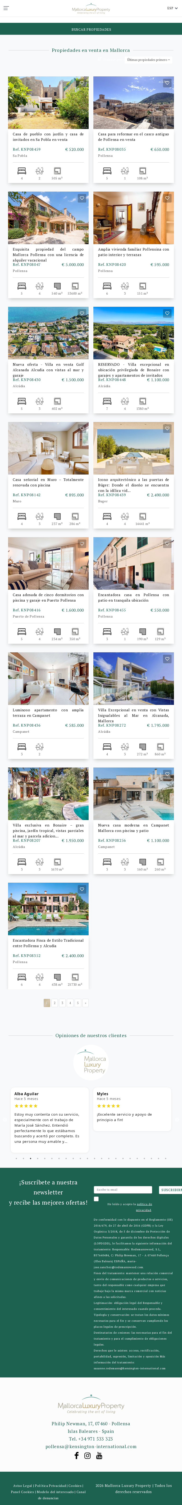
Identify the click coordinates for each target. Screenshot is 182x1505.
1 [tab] (16, 1158)
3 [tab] (30, 1158)
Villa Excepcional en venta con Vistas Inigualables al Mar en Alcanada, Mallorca (133, 715)
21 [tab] (158, 1158)
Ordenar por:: (113, 59)
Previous (5, 1120)
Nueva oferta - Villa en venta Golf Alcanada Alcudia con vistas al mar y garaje (48, 370)
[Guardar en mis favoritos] (82, 83)
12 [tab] (94, 1158)
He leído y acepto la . (130, 1207)
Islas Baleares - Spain (91, 1431)
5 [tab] (44, 1158)
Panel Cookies (22, 1492)
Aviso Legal (22, 1485)
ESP (170, 8)
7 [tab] (59, 1158)
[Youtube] (101, 1457)
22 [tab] (165, 1158)
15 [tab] (116, 1158)
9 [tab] (73, 1158)
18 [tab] (137, 1158)
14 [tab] (108, 1158)
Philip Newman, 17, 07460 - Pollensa (91, 1423)
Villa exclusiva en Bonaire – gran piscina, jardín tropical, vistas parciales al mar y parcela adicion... (48, 830)
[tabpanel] (50, 1109)
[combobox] (148, 60)
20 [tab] (151, 1158)
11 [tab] (87, 1158)
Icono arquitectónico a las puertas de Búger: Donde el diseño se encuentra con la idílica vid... (133, 485)
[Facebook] (79, 1457)
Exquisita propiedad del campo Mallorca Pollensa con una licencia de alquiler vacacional (48, 254)
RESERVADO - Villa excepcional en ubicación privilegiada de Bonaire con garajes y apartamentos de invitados (133, 370)
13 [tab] (101, 1158)
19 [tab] (144, 1158)
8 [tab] (66, 1158)
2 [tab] (23, 1158)
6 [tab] (52, 1158)
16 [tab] (123, 1158)
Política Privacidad (50, 1485)
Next (177, 1120)
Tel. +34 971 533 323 (91, 1439)
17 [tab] (130, 1158)
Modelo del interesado (55, 1492)
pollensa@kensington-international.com (91, 1446)
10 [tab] (80, 1158)
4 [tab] (37, 1158)
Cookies (75, 1485)
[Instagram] (90, 1457)
